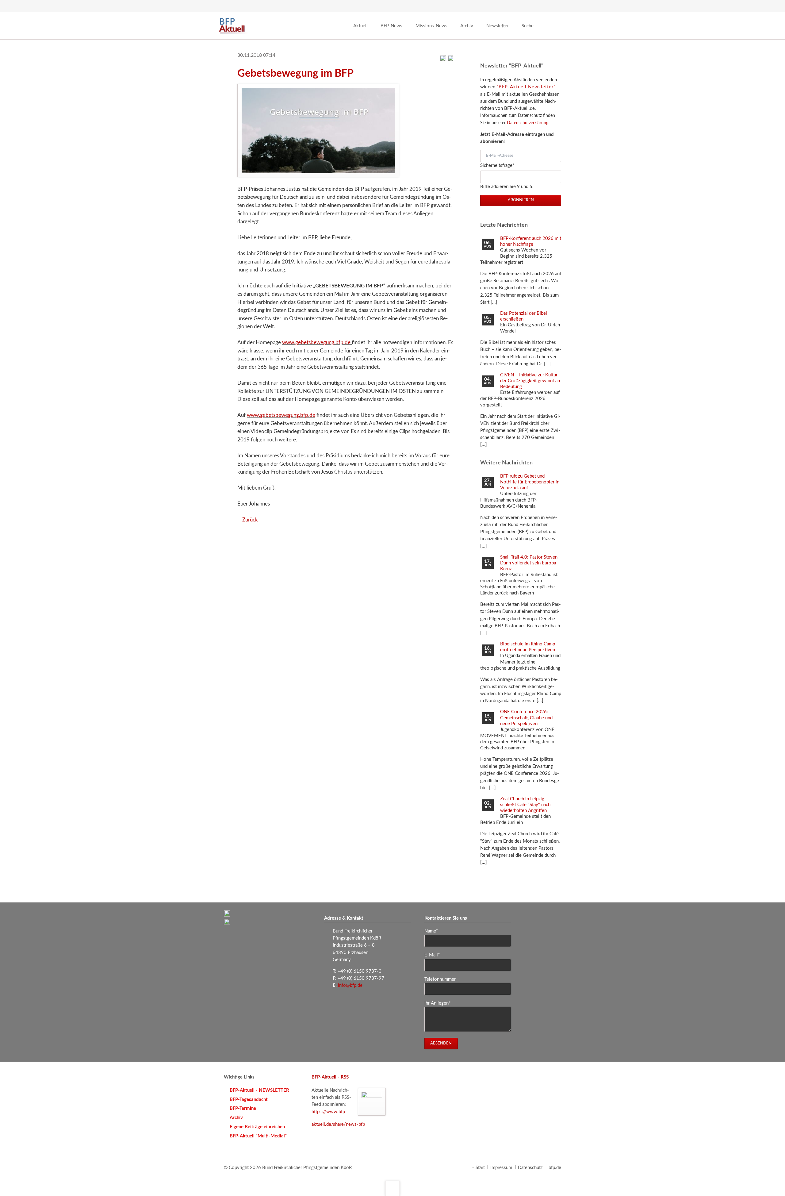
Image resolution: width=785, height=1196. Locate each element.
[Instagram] (544, 6)
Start (480, 1167)
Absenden (441, 1043)
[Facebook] (521, 6)
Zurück (250, 519)
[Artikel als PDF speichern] (450, 59)
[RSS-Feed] (555, 6)
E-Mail (434, 954)
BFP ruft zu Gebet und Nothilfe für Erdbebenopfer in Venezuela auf (529, 482)
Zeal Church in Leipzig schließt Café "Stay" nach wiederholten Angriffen (525, 805)
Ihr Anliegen (437, 1003)
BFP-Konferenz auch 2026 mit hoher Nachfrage (530, 241)
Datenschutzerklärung (527, 123)
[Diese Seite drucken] (443, 59)
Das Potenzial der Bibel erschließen (523, 316)
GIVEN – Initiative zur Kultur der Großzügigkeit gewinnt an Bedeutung (530, 381)
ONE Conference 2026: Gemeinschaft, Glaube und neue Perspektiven (526, 718)
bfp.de (555, 1167)
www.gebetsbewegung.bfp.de (317, 342)
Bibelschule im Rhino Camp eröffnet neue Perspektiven (527, 647)
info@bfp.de (350, 985)
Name (434, 931)
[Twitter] (532, 6)
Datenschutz (530, 1167)
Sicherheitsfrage (497, 165)
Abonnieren (521, 200)
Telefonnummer (440, 979)
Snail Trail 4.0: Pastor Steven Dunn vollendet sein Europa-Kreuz (529, 563)
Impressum (501, 1167)
